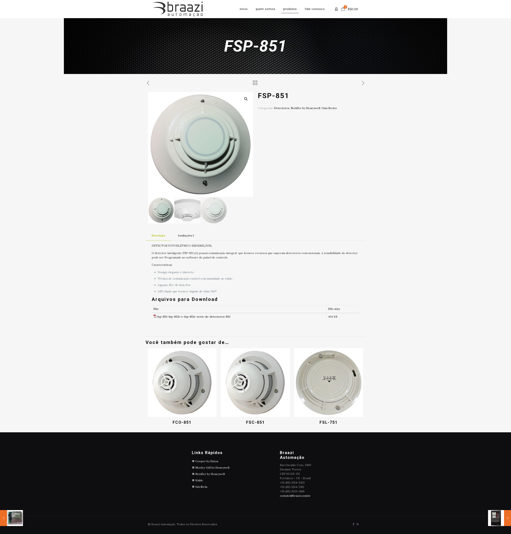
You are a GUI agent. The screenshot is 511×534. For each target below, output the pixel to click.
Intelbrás (201, 487)
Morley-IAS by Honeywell (212, 467)
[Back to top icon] (492, 526)
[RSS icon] (357, 524)
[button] (246, 99)
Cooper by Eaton (206, 461)
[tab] (158, 235)
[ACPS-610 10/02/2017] (11, 518)
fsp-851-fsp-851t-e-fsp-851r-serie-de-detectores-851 (193, 316)
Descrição (158, 235)
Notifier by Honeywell (305, 108)
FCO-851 (182, 422)
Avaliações (186, 235)
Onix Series (329, 108)
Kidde (199, 480)
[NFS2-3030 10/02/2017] (499, 518)
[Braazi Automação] (177, 9)
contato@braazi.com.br (295, 496)
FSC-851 (255, 422)
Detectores (281, 108)
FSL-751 (329, 422)
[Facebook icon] (353, 524)
